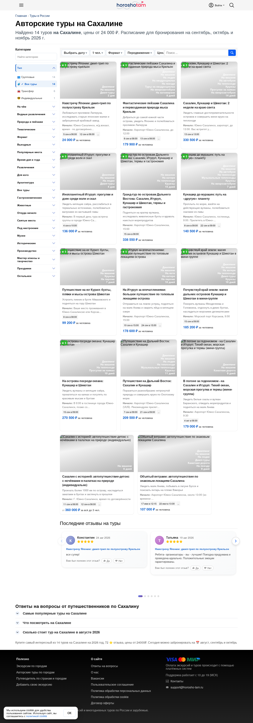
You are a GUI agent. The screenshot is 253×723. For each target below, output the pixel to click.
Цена (161, 53)
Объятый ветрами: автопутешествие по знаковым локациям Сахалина (169, 478)
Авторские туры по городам (35, 703)
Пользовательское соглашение (112, 715)
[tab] (139, 627)
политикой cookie (36, 716)
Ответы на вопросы (104, 697)
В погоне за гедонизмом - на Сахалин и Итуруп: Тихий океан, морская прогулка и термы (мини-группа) (207, 387)
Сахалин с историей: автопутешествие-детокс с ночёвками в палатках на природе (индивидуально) (95, 480)
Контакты (177, 712)
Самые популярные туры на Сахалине (55, 644)
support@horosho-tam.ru (187, 718)
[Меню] (21, 5)
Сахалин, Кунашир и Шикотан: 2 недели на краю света (206, 105)
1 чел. (96, 53)
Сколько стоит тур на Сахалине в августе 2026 (61, 663)
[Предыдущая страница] (62, 541)
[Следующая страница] (236, 541)
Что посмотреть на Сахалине (47, 653)
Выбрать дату (74, 53)
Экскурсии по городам (31, 697)
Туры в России (40, 15)
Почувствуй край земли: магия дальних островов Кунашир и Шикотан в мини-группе (205, 293)
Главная (21, 15)
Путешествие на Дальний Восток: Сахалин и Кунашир (147, 383)
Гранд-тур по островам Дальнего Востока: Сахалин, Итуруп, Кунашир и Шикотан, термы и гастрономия (147, 200)
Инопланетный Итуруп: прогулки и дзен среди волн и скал (87, 196)
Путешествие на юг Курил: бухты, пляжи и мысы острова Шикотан (86, 291)
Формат (114, 53)
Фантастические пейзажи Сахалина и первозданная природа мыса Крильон (148, 107)
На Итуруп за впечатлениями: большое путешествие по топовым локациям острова (148, 293)
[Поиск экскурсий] (232, 53)
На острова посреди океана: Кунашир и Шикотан (82, 383)
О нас (95, 703)
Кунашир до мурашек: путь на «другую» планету (204, 196)
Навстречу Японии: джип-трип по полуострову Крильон (86, 105)
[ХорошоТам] (131, 5)
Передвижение (139, 53)
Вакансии (97, 709)
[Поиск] (232, 5)
